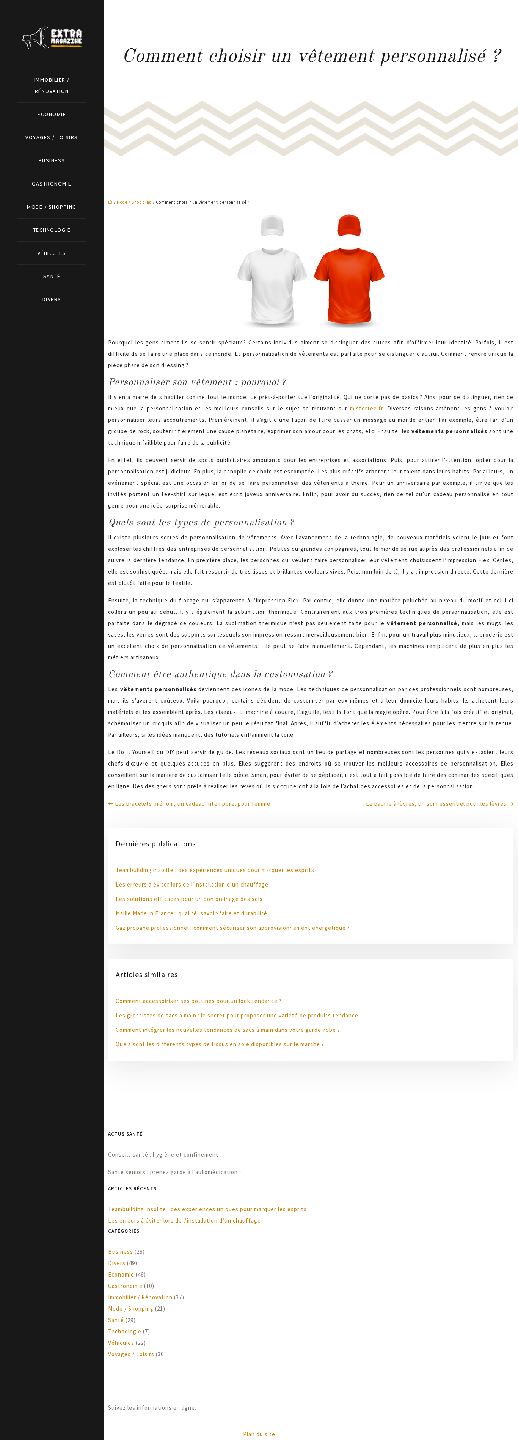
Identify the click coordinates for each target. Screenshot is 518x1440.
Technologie (52, 229)
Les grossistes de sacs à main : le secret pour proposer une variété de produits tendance (237, 1015)
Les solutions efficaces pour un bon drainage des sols (189, 898)
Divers (51, 299)
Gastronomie (52, 183)
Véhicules (52, 253)
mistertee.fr (366, 408)
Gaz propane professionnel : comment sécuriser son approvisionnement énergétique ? (233, 927)
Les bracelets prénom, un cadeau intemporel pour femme (192, 803)
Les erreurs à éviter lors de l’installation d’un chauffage (192, 884)
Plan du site (259, 1434)
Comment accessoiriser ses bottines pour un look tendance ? (199, 1001)
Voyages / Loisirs (51, 137)
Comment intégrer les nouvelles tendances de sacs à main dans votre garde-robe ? (228, 1029)
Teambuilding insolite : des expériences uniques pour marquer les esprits (215, 870)
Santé (52, 276)
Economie (52, 114)
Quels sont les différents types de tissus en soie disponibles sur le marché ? (220, 1044)
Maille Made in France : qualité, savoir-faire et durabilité (191, 913)
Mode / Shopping (52, 206)
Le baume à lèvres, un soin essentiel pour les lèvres (436, 803)
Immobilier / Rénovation (52, 85)
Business (52, 160)
